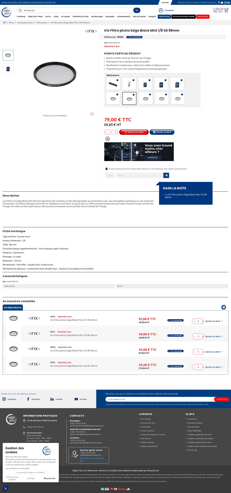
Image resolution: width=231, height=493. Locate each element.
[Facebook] (25, 398)
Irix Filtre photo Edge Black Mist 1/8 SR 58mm (73, 335)
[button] (5, 488)
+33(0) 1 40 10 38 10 (77, 440)
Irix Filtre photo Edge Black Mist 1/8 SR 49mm (73, 365)
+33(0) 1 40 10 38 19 (87, 453)
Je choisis (31, 478)
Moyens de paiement (149, 446)
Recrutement (146, 438)
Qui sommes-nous (148, 423)
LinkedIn (228, 2)
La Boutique (145, 427)
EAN (106, 43)
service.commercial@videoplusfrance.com (87, 426)
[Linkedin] (50, 398)
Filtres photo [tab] (12, 307)
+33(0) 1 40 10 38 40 (78, 423)
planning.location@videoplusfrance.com (86, 443)
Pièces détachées (194, 431)
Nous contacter (193, 2)
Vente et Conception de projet (153, 434)
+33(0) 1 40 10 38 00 (35, 427)
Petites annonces (208, 2)
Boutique (181, 2)
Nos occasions (193, 427)
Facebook (219, 2)
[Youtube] (74, 398)
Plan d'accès (146, 419)
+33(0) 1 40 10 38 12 (77, 432)
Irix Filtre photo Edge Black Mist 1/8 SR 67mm (73, 320)
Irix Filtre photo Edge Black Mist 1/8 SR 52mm (73, 350)
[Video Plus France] (6, 12)
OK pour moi (49, 478)
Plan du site (192, 450)
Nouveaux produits (195, 423)
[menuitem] (21, 17)
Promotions (192, 419)
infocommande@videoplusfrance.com (85, 434)
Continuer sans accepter (12, 478)
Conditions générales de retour (200, 442)
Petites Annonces (147, 442)
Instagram (225, 2)
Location (165, 2)
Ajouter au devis (212, 321)
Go (137, 10)
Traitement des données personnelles (202, 446)
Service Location (147, 431)
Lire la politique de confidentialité (17, 468)
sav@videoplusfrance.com (90, 455)
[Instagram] (1, 398)
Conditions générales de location (201, 438)
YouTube (221, 2)
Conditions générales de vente (199, 434)
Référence (110, 37)
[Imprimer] (107, 139)
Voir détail (13, 319)
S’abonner (222, 399)
